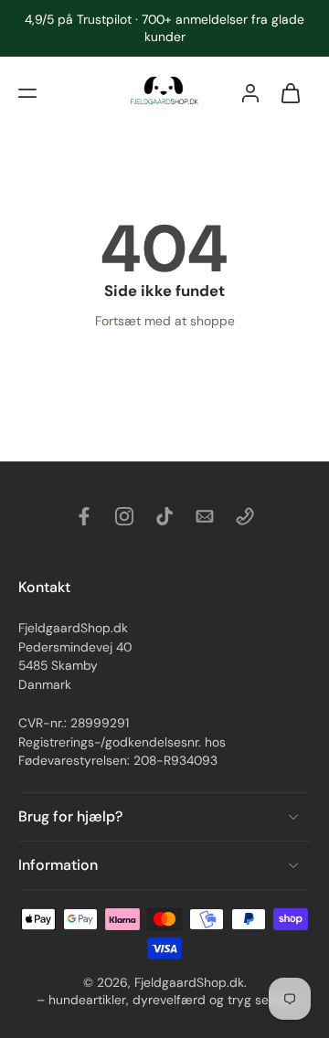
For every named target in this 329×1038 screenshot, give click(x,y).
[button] (27, 93)
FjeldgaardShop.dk (189, 982)
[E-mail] (205, 516)
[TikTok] (164, 516)
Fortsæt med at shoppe (165, 320)
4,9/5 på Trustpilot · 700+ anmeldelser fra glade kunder (164, 28)
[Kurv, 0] (291, 93)
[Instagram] (124, 516)
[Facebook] (84, 516)
